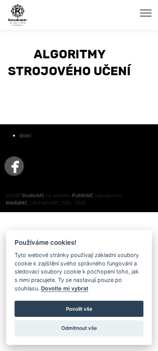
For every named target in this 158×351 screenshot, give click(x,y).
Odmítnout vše (79, 328)
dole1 (25, 135)
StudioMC (33, 195)
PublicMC (83, 195)
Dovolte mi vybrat (64, 288)
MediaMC (17, 202)
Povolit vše (79, 309)
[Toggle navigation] (146, 12)
